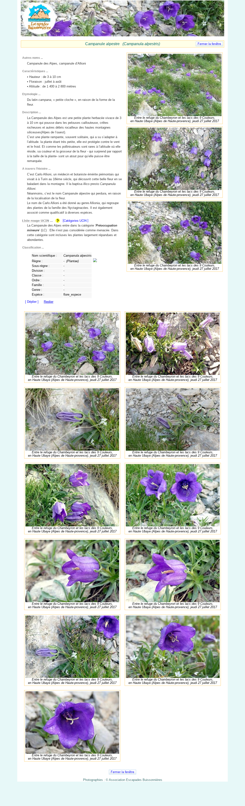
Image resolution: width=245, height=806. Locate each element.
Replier (48, 301)
